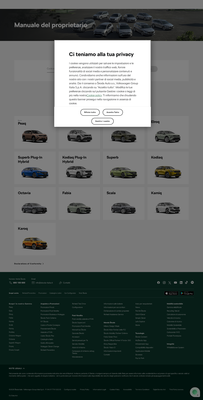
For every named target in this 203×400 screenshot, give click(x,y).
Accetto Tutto (113, 112)
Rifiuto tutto (90, 112)
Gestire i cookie (102, 121)
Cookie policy (94, 95)
